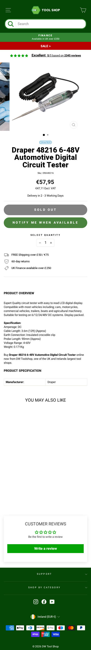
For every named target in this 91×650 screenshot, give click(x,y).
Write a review (45, 548)
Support (44, 574)
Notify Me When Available (45, 222)
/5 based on (56, 56)
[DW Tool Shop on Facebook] (44, 601)
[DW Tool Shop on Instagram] (35, 601)
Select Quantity (45, 235)
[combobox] (50, 23)
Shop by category (44, 587)
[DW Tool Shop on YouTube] (52, 601)
